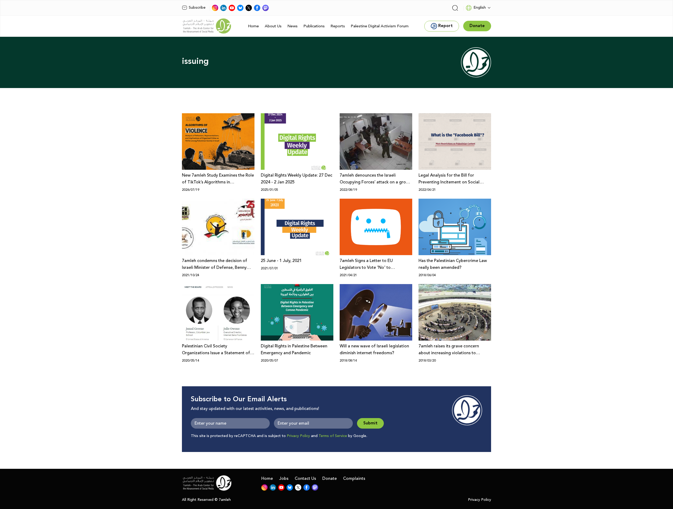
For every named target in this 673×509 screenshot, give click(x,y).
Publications (314, 26)
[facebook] (257, 7)
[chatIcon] (265, 7)
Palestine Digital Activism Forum (380, 26)
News (292, 26)
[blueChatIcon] (240, 7)
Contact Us (305, 478)
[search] (455, 8)
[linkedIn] (223, 7)
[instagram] (215, 7)
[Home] (207, 26)
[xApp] (249, 7)
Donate (329, 478)
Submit (370, 423)
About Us (273, 26)
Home (253, 26)
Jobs (283, 478)
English (479, 8)
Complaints (354, 478)
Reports (337, 26)
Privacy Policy (298, 436)
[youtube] (232, 7)
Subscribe (197, 8)
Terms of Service (333, 436)
